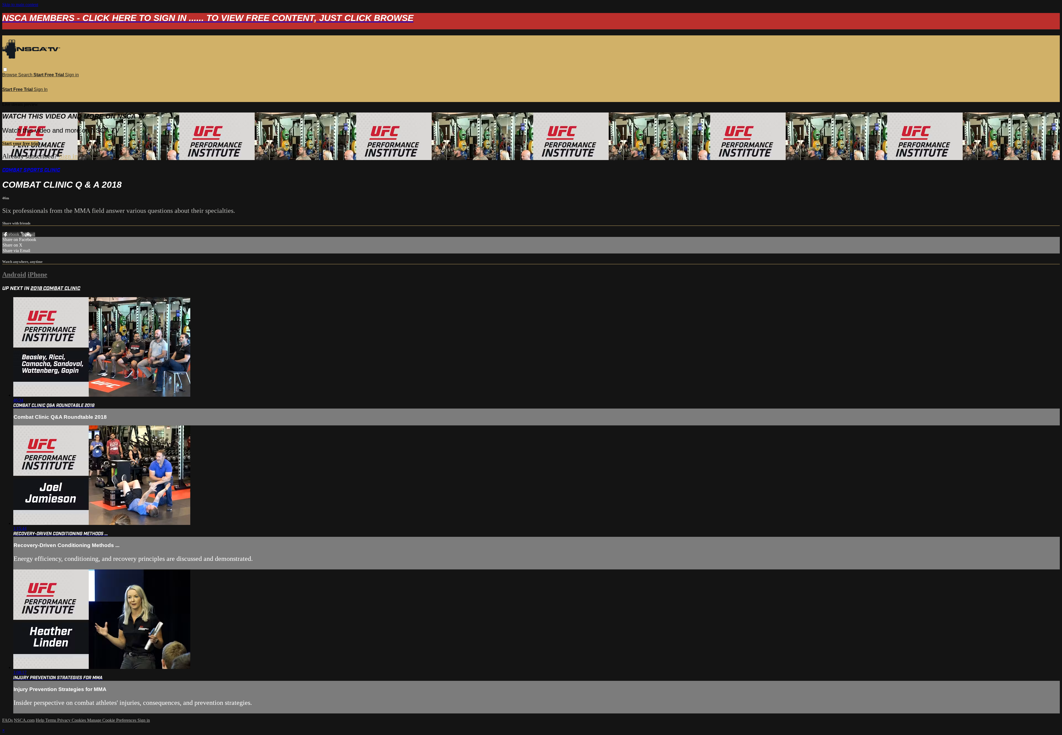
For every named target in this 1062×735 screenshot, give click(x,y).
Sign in (72, 74)
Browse (10, 74)
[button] (5, 69)
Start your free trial (20, 143)
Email (30, 234)
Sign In (41, 89)
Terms (51, 720)
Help (40, 720)
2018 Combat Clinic (55, 288)
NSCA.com (24, 720)
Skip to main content (20, 4)
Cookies (79, 720)
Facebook (11, 234)
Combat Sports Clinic (31, 170)
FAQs (7, 720)
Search (25, 74)
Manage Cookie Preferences (112, 720)
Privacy (64, 720)
